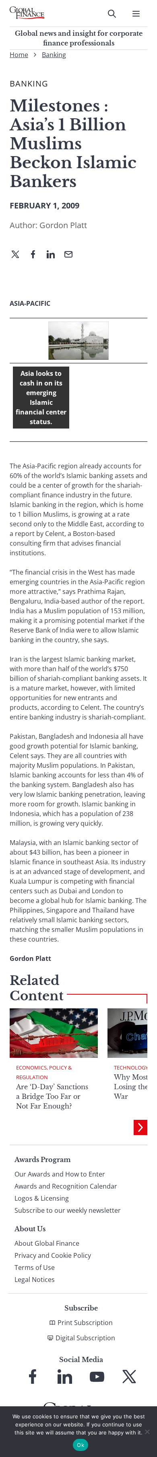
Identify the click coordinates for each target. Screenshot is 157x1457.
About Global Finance (46, 1243)
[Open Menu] (136, 14)
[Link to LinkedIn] (65, 1376)
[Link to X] (129, 1376)
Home (19, 54)
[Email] (72, 255)
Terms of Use (34, 1267)
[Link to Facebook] (32, 1376)
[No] (147, 1432)
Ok (80, 1445)
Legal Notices (34, 1279)
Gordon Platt (63, 225)
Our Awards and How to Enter (59, 1174)
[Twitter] (18, 255)
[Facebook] (36, 255)
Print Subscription (85, 1322)
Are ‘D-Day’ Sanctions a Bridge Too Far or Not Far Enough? (52, 1096)
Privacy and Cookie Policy (52, 1255)
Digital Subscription (85, 1337)
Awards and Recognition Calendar (65, 1186)
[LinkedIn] (54, 255)
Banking (54, 54)
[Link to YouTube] (97, 1376)
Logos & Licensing (41, 1198)
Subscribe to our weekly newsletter (67, 1210)
